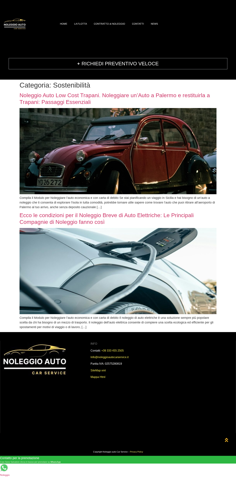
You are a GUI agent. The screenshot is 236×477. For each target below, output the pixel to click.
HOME (63, 23)
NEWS (154, 23)
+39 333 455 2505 (112, 350)
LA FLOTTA (80, 23)
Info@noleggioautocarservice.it (110, 357)
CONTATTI (138, 23)
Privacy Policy (136, 452)
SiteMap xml (98, 370)
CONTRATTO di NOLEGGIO (109, 23)
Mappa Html (98, 376)
